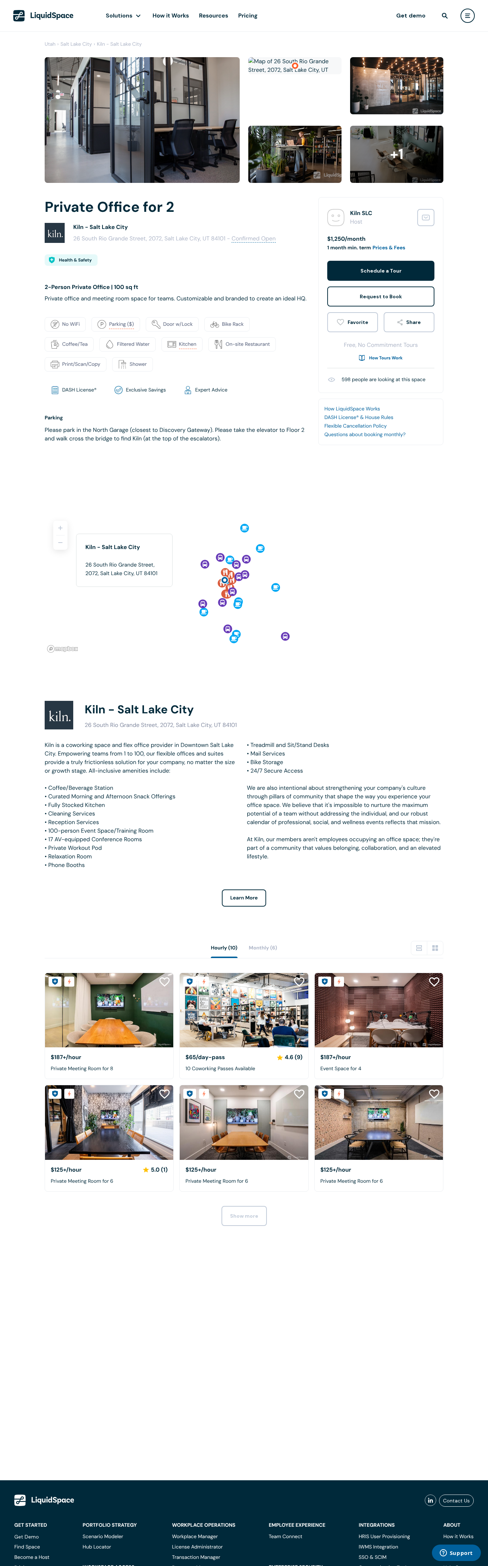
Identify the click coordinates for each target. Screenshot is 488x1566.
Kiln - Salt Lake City (119, 44)
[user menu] (467, 16)
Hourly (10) (224, 948)
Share (413, 322)
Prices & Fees (389, 248)
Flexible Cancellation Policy (355, 426)
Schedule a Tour (381, 271)
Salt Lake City (76, 44)
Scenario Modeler (103, 1536)
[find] (445, 16)
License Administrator (197, 1547)
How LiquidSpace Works (352, 409)
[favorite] (352, 322)
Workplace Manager (195, 1536)
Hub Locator (97, 1547)
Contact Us (456, 1500)
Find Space (27, 1547)
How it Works (171, 15)
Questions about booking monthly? (364, 435)
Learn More (244, 898)
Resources (213, 15)
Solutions (119, 15)
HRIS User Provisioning (384, 1536)
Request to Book (381, 296)
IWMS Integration (378, 1547)
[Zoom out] (60, 542)
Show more (244, 1216)
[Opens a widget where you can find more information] (456, 1553)
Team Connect (285, 1536)
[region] (244, 583)
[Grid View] (435, 948)
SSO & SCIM (373, 1557)
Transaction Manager (196, 1557)
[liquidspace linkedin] (430, 1501)
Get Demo (26, 1536)
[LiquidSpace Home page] (43, 15)
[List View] (419, 948)
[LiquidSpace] (44, 1500)
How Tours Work (386, 358)
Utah (50, 44)
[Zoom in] (60, 528)
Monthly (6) (263, 948)
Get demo (410, 15)
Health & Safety (75, 260)
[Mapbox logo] (62, 649)
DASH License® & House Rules (358, 417)
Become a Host (31, 1557)
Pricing (248, 15)
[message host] (425, 217)
